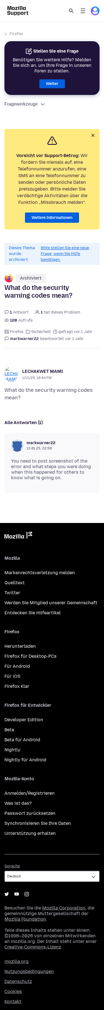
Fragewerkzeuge (21, 104)
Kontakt (12, 1001)
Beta (9, 729)
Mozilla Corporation (63, 908)
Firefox (16, 33)
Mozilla (18, 536)
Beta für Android (22, 739)
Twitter (12, 592)
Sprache (12, 866)
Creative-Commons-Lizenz (32, 947)
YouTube (16, 894)
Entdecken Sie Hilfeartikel (32, 612)
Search (71, 10)
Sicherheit (41, 331)
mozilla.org (16, 961)
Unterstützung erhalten (30, 833)
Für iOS (12, 676)
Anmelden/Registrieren (29, 793)
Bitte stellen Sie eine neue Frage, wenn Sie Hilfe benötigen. (65, 254)
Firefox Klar (16, 686)
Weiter (52, 83)
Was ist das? (18, 803)
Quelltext (14, 582)
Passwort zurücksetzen (29, 813)
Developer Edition (23, 719)
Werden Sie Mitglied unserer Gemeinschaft (50, 602)
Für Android (17, 666)
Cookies (13, 991)
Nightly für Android (25, 759)
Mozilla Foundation (25, 919)
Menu (82, 10)
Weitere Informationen (52, 217)
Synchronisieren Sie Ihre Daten (37, 823)
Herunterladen (20, 646)
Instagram (26, 894)
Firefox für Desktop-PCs (30, 656)
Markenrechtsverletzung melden (39, 572)
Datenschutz (18, 981)
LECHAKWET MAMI (42, 371)
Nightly (12, 749)
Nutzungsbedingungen (29, 971)
